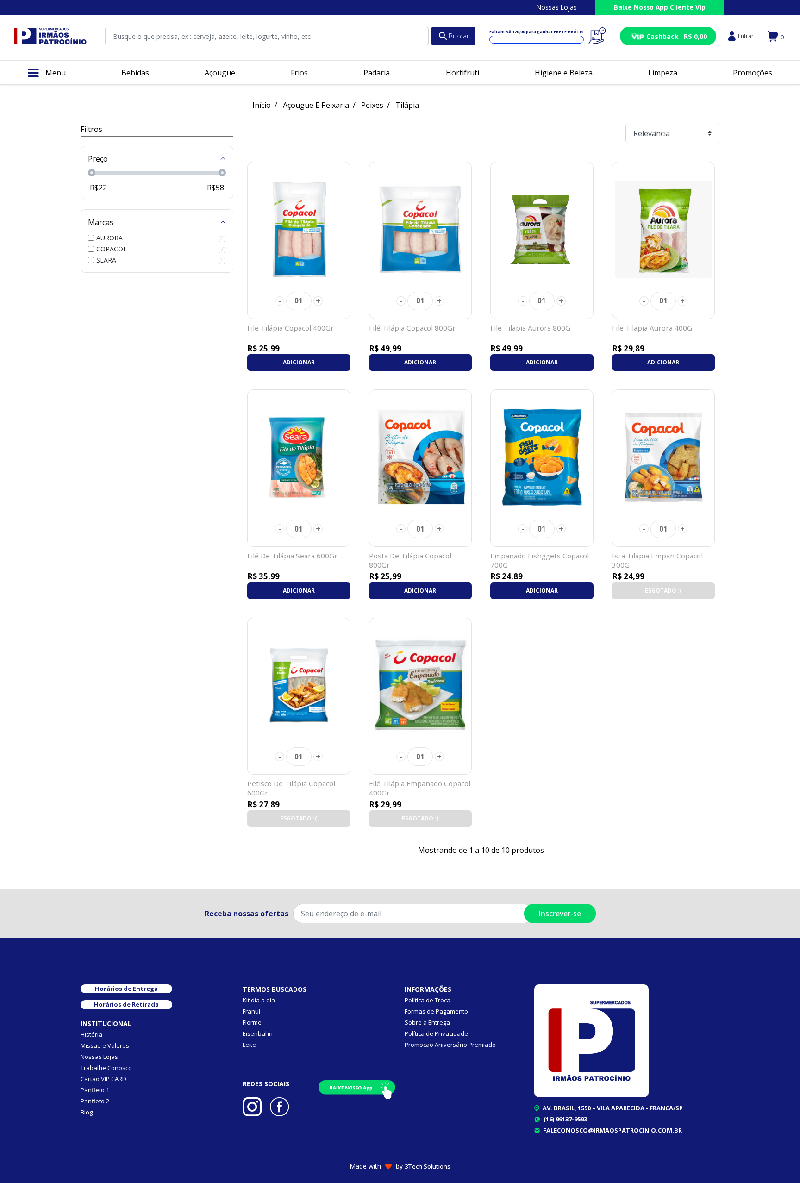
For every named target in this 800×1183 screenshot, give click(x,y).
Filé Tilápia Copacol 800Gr (412, 327)
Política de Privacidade (436, 1033)
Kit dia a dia (259, 1000)
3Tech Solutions (427, 1166)
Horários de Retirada (126, 1004)
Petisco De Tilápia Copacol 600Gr (291, 788)
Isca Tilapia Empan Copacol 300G (657, 560)
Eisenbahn (258, 1033)
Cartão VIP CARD (103, 1079)
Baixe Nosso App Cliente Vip (660, 7)
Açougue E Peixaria (316, 105)
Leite (249, 1044)
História (91, 1034)
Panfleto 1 (95, 1090)
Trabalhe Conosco (106, 1068)
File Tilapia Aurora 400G (652, 327)
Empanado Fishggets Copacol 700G (539, 560)
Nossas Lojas (557, 7)
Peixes (372, 105)
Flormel (253, 1022)
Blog (87, 1112)
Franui (251, 1011)
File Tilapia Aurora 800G (530, 327)
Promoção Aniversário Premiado (450, 1044)
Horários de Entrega (126, 988)
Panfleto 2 (95, 1101)
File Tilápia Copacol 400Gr (290, 327)
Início (261, 105)
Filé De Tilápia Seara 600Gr (292, 555)
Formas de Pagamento (436, 1011)
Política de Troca (427, 1000)
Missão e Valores (105, 1045)
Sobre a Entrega (427, 1022)
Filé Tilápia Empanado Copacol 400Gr (419, 788)
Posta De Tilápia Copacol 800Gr (410, 560)
